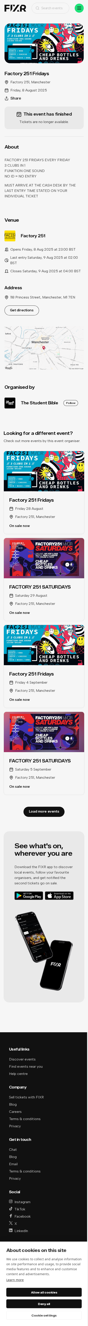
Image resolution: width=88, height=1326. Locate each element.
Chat (13, 1149)
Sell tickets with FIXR (26, 1097)
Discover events (22, 1059)
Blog (13, 1104)
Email (13, 1164)
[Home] (15, 8)
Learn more (15, 1280)
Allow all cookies (44, 1292)
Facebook (22, 1216)
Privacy (15, 1126)
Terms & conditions (25, 1119)
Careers (15, 1111)
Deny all (44, 1304)
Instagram (22, 1202)
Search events (52, 8)
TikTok (19, 1209)
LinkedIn (21, 1231)
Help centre (18, 1074)
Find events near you (26, 1066)
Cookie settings (44, 1315)
